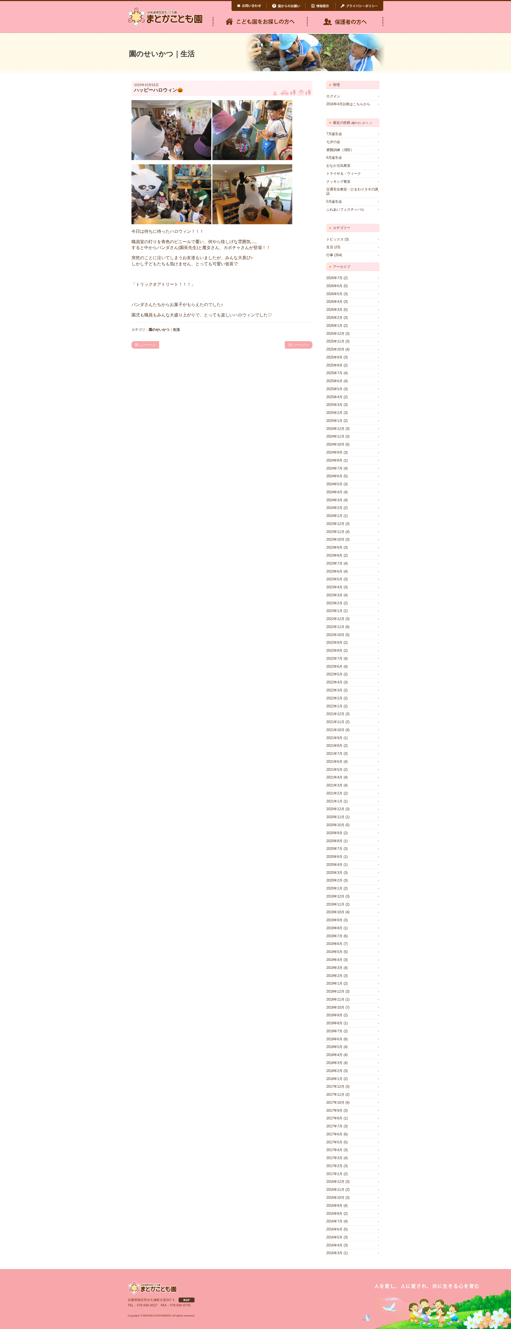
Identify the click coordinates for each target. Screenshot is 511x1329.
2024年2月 (334, 508)
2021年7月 (334, 754)
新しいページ (145, 345)
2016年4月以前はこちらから (348, 104)
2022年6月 (334, 666)
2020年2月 (334, 880)
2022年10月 (335, 635)
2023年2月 (334, 603)
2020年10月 (335, 825)
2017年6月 (334, 1134)
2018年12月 (335, 991)
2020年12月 (335, 809)
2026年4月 (334, 302)
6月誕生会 (334, 158)
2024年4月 (334, 492)
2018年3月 (334, 1063)
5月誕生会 (334, 201)
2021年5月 (334, 770)
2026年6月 (334, 286)
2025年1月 (334, 421)
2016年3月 (334, 1253)
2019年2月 (334, 976)
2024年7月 (334, 468)
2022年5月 (334, 674)
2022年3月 (334, 690)
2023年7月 (334, 563)
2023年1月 (334, 611)
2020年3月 (334, 873)
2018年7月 (334, 1031)
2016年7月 (334, 1221)
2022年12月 (335, 619)
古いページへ (298, 345)
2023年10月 (335, 539)
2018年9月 (334, 1015)
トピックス (335, 239)
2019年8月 (334, 928)
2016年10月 (335, 1198)
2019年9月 (334, 920)
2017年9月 (334, 1110)
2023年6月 (334, 571)
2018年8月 (334, 1023)
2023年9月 (334, 547)
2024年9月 (334, 452)
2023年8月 (334, 555)
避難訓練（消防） (340, 150)
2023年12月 (335, 524)
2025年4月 (334, 397)
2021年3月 (334, 785)
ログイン (333, 96)
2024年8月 (334, 460)
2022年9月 (334, 643)
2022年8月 (334, 651)
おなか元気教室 (338, 166)
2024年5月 (334, 484)
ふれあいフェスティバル (345, 209)
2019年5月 (334, 952)
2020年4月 (334, 865)
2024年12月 (335, 429)
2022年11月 (335, 627)
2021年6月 (334, 762)
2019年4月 (334, 960)
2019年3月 (334, 968)
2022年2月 (334, 698)
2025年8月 (334, 365)
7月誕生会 (334, 134)
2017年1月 (334, 1174)
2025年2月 (334, 413)
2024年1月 (334, 516)
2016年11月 (335, 1190)
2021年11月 (335, 722)
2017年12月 (335, 1087)
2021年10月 (335, 730)
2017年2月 (334, 1166)
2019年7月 (334, 936)
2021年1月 (334, 801)
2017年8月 (334, 1118)
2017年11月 (335, 1094)
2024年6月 (334, 476)
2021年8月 (334, 746)
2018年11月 (335, 999)
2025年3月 (334, 405)
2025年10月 (335, 349)
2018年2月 (334, 1071)
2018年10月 (335, 1007)
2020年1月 (334, 888)
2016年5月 (334, 1237)
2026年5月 (334, 294)
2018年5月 (334, 1047)
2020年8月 (334, 841)
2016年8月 (334, 1214)
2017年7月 (334, 1126)
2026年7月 (334, 278)
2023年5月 (334, 579)
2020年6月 (334, 857)
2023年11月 (335, 532)
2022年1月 (334, 706)
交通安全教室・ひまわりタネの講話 (352, 191)
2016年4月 (334, 1245)
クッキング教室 (338, 182)
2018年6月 (334, 1039)
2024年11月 (335, 436)
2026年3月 (334, 310)
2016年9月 (334, 1206)
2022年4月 (334, 682)
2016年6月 (334, 1229)
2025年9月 (334, 357)
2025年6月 (334, 381)
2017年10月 (335, 1102)
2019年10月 (335, 912)
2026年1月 (334, 326)
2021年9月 (334, 738)
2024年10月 (335, 444)
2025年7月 (334, 373)
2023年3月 (334, 595)
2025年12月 (335, 334)
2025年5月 (334, 389)
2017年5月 (334, 1142)
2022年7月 (334, 659)
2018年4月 (334, 1055)
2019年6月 (334, 944)
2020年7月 (334, 849)
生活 (176, 330)
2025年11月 (335, 341)
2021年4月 (334, 777)
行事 (329, 255)
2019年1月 (334, 983)
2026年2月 (334, 318)
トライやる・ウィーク (343, 174)
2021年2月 (334, 793)
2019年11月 (335, 904)
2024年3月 (334, 500)
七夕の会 (333, 142)
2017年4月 (334, 1150)
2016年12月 (335, 1182)
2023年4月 (334, 587)
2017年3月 (334, 1158)
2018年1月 (334, 1079)
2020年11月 (335, 817)
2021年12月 (335, 714)
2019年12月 (335, 896)
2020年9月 (334, 833)
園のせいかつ (159, 330)
